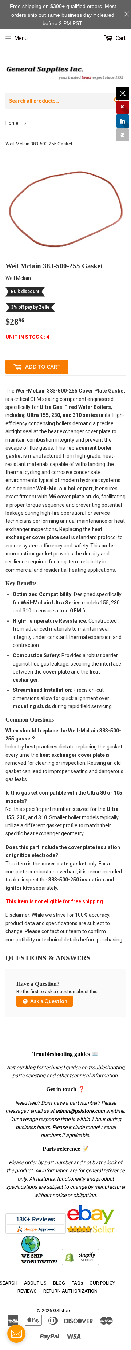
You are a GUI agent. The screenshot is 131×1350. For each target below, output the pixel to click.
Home (11, 123)
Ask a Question (48, 1001)
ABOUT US (35, 1283)
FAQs (77, 1283)
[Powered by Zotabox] (122, 134)
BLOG (59, 1283)
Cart (120, 38)
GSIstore (62, 1310)
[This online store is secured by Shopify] (80, 1263)
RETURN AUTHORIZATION (70, 1291)
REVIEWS (27, 1291)
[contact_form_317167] (16, 1334)
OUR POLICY (102, 1283)
